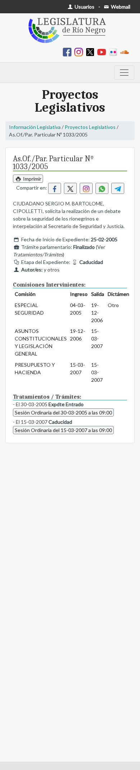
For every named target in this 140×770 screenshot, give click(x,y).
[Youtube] (103, 51)
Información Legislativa (35, 127)
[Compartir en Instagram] (86, 188)
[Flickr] (114, 51)
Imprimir (31, 179)
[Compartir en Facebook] (54, 188)
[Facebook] (68, 51)
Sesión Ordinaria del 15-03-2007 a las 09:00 (63, 430)
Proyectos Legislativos (90, 127)
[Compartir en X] (70, 188)
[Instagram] (80, 51)
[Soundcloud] (126, 51)
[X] (91, 51)
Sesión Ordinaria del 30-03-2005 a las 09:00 (63, 412)
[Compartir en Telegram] (117, 188)
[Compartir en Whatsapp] (101, 188)
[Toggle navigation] (124, 72)
